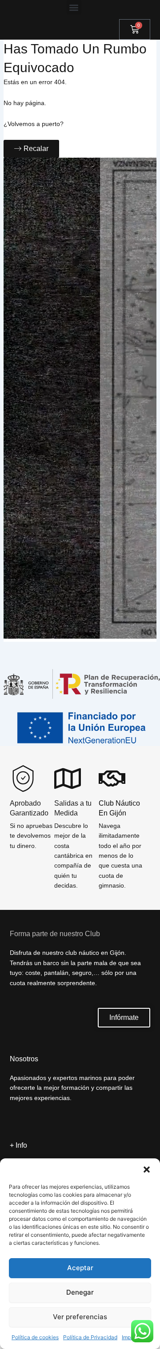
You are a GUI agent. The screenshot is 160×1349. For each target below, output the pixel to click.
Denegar (80, 1292)
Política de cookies (35, 1337)
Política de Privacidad (90, 1337)
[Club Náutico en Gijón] (112, 778)
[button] (146, 1169)
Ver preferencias (80, 1316)
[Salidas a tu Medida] (67, 778)
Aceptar (80, 1267)
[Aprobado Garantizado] (23, 778)
